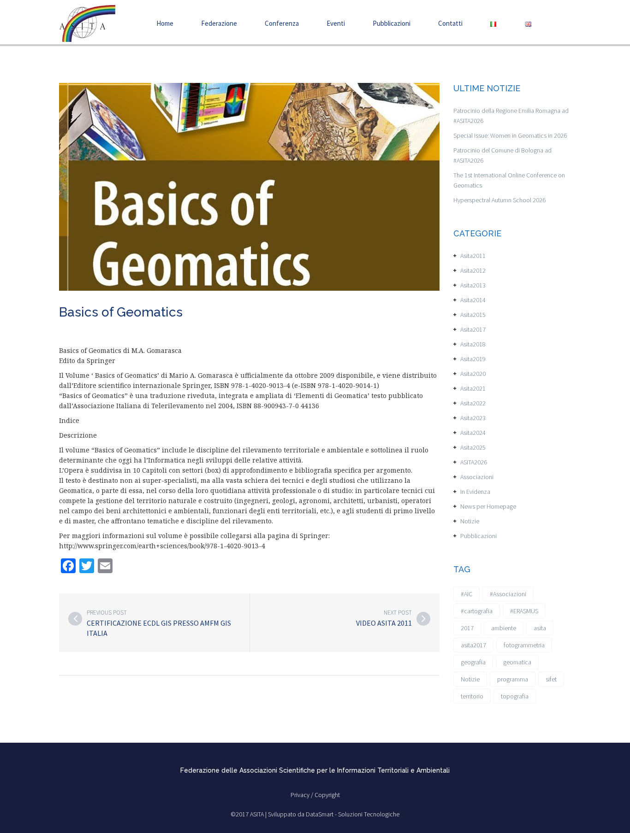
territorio (472, 696)
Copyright (327, 795)
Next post (398, 612)
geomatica (517, 662)
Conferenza (282, 23)
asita (540, 628)
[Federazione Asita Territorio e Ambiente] (87, 22)
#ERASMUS (524, 611)
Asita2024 (473, 432)
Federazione (219, 23)
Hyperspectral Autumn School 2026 (499, 200)
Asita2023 (473, 418)
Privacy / (303, 795)
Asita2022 (473, 403)
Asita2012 (473, 270)
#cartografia (477, 611)
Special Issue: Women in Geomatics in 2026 (510, 135)
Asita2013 (473, 285)
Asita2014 (473, 300)
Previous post (107, 612)
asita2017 (473, 645)
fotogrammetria (524, 645)
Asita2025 (473, 447)
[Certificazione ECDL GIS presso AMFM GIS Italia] (75, 619)
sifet (551, 679)
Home (164, 23)
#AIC (466, 594)
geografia (473, 662)
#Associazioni (508, 594)
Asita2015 (473, 315)
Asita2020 (473, 374)
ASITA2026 (473, 462)
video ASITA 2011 (384, 623)
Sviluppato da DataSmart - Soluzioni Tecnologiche (333, 814)
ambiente (503, 628)
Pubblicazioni (391, 23)
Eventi (336, 23)
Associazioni (476, 477)
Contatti (450, 23)
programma (512, 679)
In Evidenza (475, 491)
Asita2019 (473, 359)
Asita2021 (473, 388)
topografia (515, 696)
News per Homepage (488, 506)
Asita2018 (473, 344)
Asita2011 (473, 256)
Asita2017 (473, 329)
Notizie (469, 521)
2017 (467, 628)
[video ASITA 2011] (423, 619)
